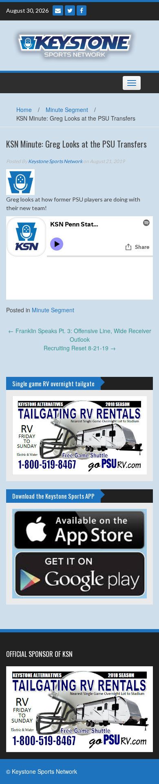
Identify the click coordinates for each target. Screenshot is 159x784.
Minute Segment (67, 109)
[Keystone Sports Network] (76, 44)
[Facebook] (81, 10)
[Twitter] (70, 10)
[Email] (58, 10)
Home (24, 109)
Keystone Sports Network (55, 161)
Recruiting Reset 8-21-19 (80, 348)
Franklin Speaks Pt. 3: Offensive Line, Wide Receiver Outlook (79, 335)
